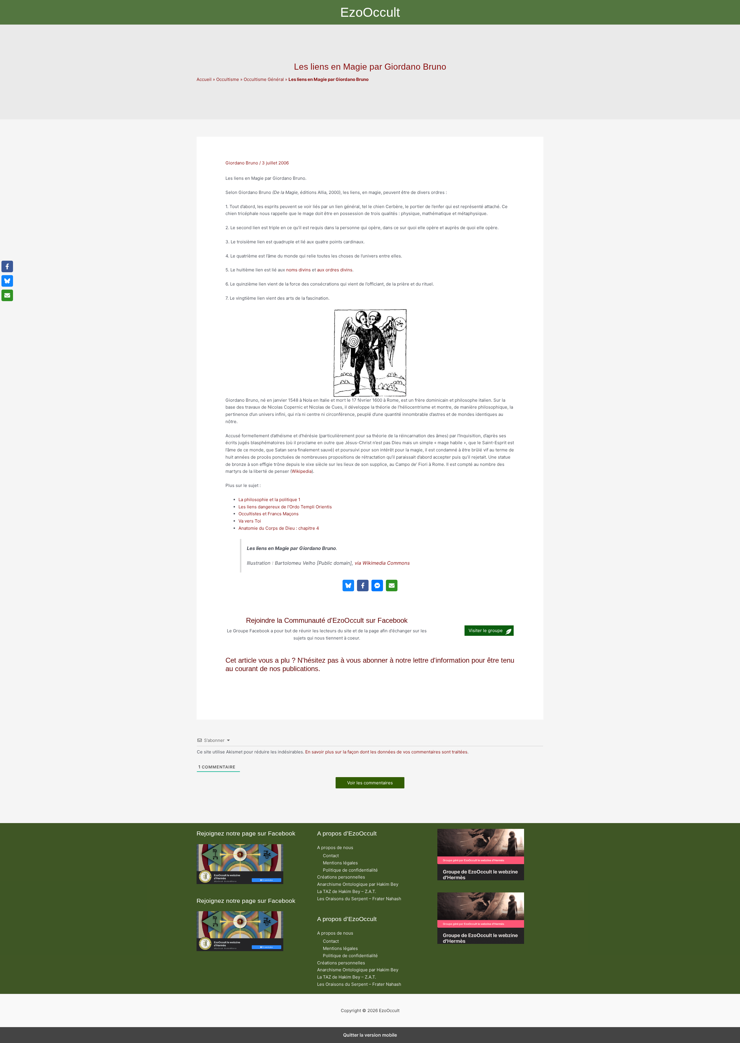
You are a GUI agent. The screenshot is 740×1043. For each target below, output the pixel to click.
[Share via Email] (391, 585)
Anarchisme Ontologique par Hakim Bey (357, 884)
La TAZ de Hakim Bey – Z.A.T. (346, 891)
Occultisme (227, 79)
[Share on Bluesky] (348, 585)
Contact (331, 855)
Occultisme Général (264, 79)
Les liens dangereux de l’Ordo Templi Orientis (285, 507)
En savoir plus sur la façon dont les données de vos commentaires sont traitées (386, 752)
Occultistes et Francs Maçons (268, 513)
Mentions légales (340, 863)
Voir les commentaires (370, 783)
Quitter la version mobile (370, 1035)
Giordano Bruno (241, 163)
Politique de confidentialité (350, 870)
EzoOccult (370, 12)
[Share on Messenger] (377, 585)
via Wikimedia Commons (382, 563)
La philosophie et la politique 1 (269, 499)
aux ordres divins (334, 270)
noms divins (298, 270)
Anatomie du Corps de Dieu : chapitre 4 (278, 528)
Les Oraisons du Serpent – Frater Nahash (359, 898)
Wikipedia (302, 471)
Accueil (204, 79)
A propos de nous (335, 847)
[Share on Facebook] (363, 585)
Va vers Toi (249, 521)
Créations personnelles (341, 877)
